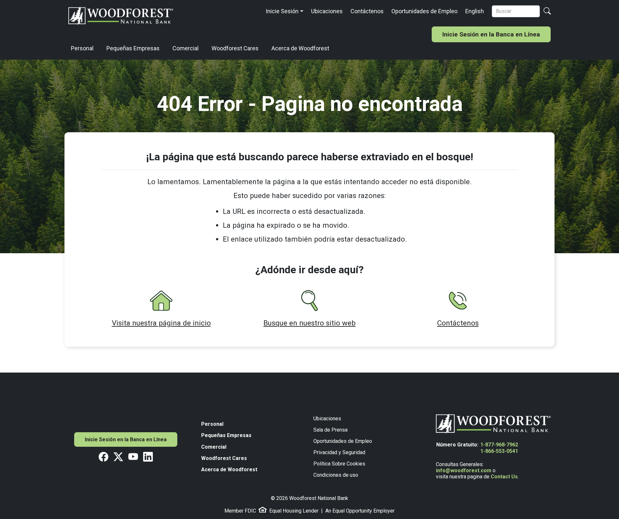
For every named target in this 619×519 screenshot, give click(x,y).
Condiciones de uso (335, 475)
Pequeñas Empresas (133, 48)
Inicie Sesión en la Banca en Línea (491, 34)
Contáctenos (367, 11)
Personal (82, 48)
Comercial (185, 48)
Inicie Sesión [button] (282, 11)
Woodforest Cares (235, 48)
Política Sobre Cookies (339, 464)
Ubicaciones (327, 11)
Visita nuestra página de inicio (161, 323)
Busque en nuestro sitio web (309, 323)
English (474, 11)
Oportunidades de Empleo (424, 11)
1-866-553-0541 (499, 451)
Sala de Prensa (330, 430)
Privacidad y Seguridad (339, 452)
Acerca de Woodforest (300, 48)
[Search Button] (547, 11)
